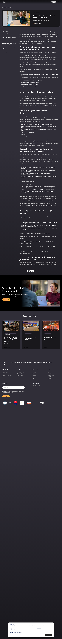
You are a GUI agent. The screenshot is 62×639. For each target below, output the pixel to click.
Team (33, 378)
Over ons (34, 372)
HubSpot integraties (6, 372)
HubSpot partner (35, 373)
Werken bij (34, 375)
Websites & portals (20, 372)
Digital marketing (37, 12)
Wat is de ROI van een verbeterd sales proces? (9, 48)
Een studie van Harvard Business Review (37, 55)
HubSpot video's (50, 373)
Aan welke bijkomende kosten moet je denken (9, 40)
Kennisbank (50, 378)
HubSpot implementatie (6, 373)
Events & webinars (51, 375)
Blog (48, 372)
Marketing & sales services (22, 373)
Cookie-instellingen (40, 634)
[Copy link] (33, 271)
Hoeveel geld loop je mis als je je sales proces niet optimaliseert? (9, 44)
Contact (34, 376)
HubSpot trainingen (5, 376)
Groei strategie (20, 375)
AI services (19, 376)
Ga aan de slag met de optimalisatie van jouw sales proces (9, 51)
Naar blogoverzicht (7, 7)
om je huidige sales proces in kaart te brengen (45, 98)
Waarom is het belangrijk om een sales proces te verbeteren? (9, 34)
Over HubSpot (50, 376)
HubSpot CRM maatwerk (6, 375)
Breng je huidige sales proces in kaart (9, 37)
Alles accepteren (48, 634)
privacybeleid (39, 628)
